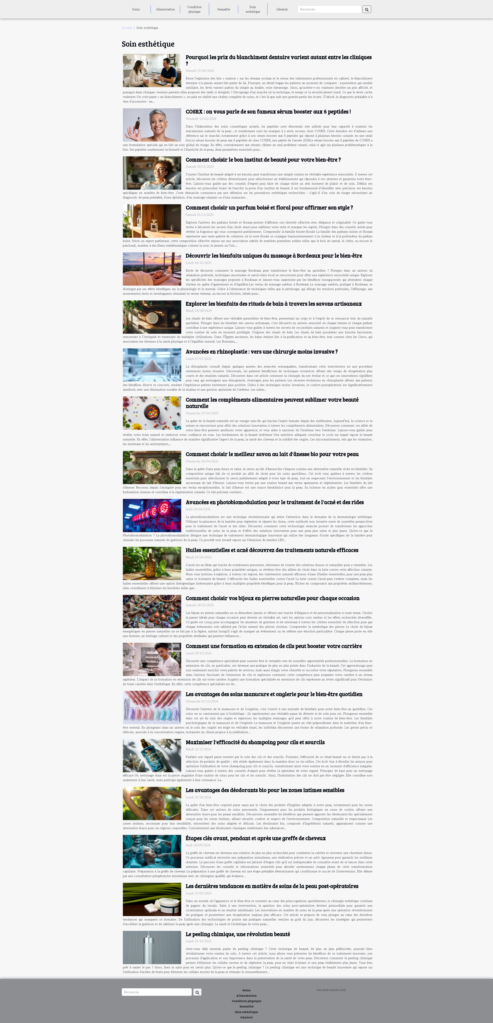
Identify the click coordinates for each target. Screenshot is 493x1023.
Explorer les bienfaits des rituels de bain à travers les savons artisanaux (274, 303)
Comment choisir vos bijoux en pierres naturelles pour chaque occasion (273, 598)
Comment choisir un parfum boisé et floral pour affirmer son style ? (269, 207)
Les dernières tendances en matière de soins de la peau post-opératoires (272, 886)
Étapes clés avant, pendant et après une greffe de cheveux (256, 838)
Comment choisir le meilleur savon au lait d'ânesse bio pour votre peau (272, 454)
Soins (136, 9)
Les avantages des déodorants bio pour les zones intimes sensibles (265, 790)
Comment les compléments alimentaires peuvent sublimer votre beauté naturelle (272, 403)
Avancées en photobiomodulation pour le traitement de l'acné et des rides (275, 502)
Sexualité (223, 9)
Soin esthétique (253, 9)
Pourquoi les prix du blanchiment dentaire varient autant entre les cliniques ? (279, 60)
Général (282, 9)
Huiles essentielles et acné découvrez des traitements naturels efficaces (272, 550)
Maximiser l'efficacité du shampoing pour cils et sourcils (255, 742)
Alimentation (165, 9)
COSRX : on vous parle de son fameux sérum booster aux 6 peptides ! (268, 111)
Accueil (127, 27)
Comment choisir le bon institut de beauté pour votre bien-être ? (263, 159)
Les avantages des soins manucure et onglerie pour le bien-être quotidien (274, 694)
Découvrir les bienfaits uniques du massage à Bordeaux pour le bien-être (274, 255)
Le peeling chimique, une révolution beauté (238, 934)
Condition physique (194, 9)
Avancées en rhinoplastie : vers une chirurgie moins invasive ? (262, 351)
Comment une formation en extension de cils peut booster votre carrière (274, 645)
